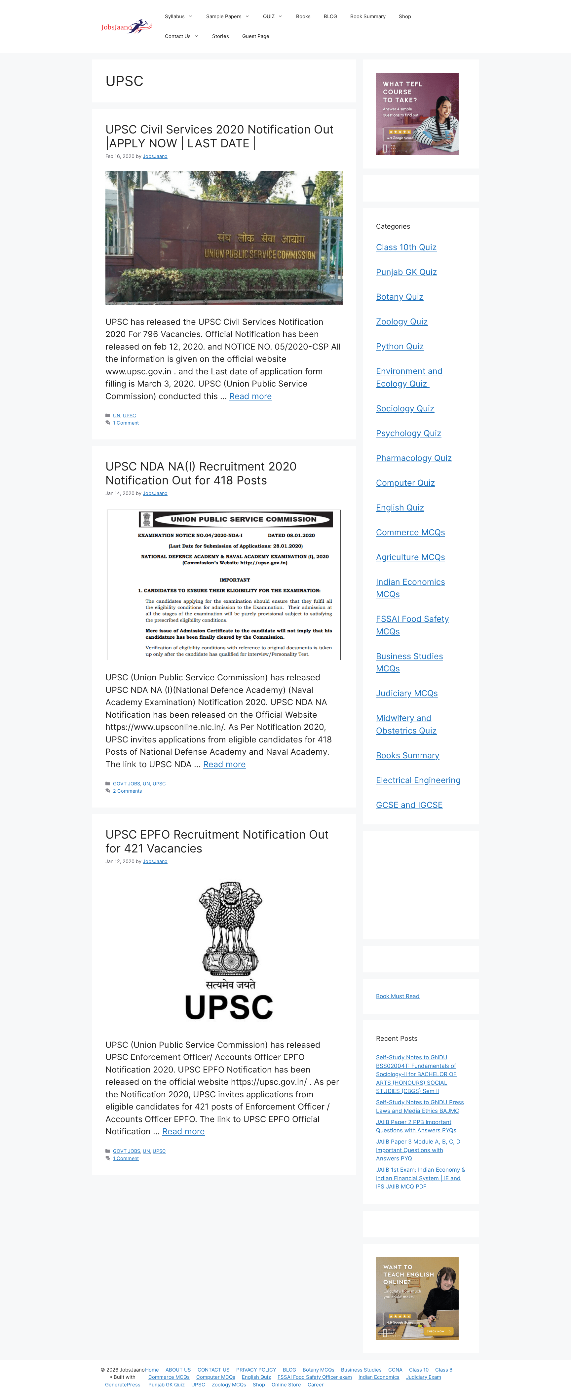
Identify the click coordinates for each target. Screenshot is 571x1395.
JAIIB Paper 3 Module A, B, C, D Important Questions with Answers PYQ (418, 1150)
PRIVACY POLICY (256, 1370)
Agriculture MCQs (410, 557)
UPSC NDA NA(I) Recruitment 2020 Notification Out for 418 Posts (201, 473)
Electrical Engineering (418, 780)
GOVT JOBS (126, 783)
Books (303, 16)
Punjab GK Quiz (406, 272)
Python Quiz (400, 346)
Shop (405, 16)
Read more (250, 396)
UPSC (129, 415)
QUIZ (269, 16)
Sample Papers (224, 16)
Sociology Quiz (405, 408)
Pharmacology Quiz (414, 458)
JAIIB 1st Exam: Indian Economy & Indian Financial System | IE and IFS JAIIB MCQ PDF (420, 1178)
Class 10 (419, 1370)
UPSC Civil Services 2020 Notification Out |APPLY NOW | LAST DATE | (219, 136)
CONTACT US (214, 1370)
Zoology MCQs (229, 1384)
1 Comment (126, 423)
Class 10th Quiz (406, 247)
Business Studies (361, 1370)
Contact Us (178, 36)
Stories (220, 36)
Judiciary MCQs (407, 693)
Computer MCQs (215, 1377)
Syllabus (175, 16)
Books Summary (407, 755)
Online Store (286, 1384)
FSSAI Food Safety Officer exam (315, 1377)
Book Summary (368, 16)
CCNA (395, 1370)
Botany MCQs (318, 1370)
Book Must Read (398, 996)
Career (316, 1384)
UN (116, 415)
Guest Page (255, 36)
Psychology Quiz (408, 433)
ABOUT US (178, 1370)
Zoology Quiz (402, 321)
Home (152, 1370)
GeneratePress (122, 1384)
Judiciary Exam (423, 1377)
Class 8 (443, 1370)
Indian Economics (379, 1377)
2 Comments (127, 791)
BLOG (330, 16)
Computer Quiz (405, 483)
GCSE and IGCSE (409, 805)
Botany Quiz (400, 297)
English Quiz (400, 507)
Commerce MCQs (410, 532)
